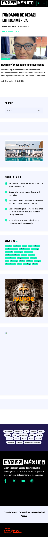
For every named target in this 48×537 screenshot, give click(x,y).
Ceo (30, 246)
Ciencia (36, 246)
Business (17, 246)
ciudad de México (11, 249)
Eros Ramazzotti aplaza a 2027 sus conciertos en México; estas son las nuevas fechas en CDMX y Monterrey (26, 212)
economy (35, 249)
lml (7, 261)
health (24, 255)
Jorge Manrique (23, 258)
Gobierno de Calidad (12, 255)
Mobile (22, 261)
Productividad (10, 264)
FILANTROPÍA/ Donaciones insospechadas (22, 64)
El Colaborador (8, 81)
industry (31, 255)
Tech (19, 264)
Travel (35, 264)
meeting (14, 261)
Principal (37, 261)
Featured (9, 252)
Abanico (8, 246)
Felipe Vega (18, 252)
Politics (29, 261)
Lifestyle (33, 258)
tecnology (27, 264)
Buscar (9, 110)
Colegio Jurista (24, 249)
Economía (5, 59)
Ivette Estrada (10, 258)
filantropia (28, 252)
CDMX (24, 246)
